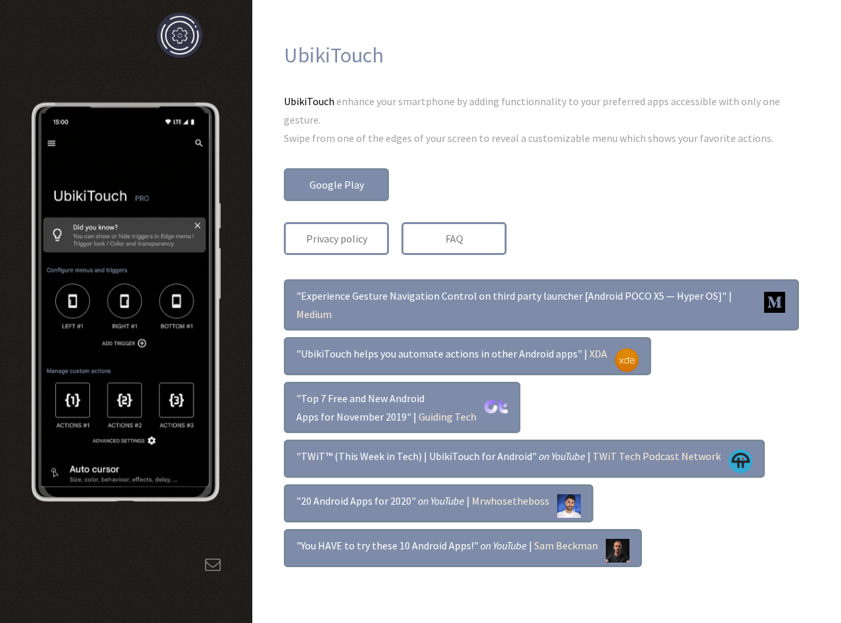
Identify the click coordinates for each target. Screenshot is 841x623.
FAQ (454, 238)
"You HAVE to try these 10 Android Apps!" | (447, 545)
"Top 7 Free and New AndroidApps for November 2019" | (386, 407)
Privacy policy (336, 238)
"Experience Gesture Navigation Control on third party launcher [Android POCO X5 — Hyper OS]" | (514, 305)
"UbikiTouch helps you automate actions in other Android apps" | (451, 353)
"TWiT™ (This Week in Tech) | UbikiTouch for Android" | (508, 456)
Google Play (336, 184)
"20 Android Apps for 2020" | (422, 500)
